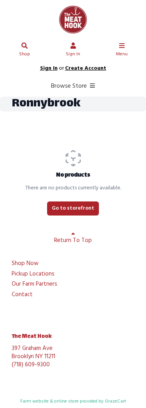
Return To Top (73, 240)
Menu (122, 54)
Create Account (85, 68)
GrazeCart (115, 401)
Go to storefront (73, 208)
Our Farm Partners (34, 284)
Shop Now (25, 264)
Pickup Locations (33, 274)
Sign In (73, 54)
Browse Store (69, 86)
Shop (24, 54)
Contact (22, 295)
